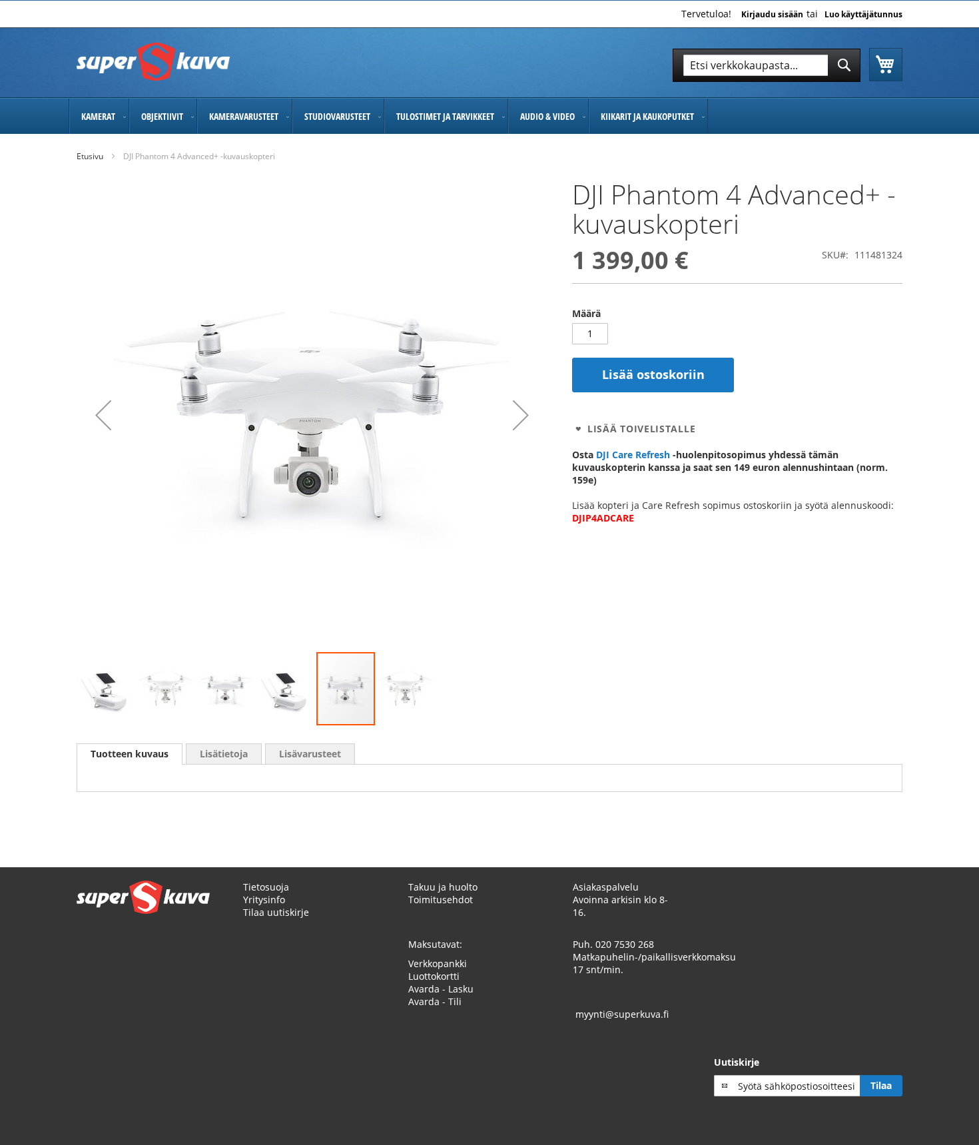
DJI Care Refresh (633, 454)
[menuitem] (99, 116)
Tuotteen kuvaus (129, 753)
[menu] (489, 116)
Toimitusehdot (440, 899)
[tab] (129, 754)
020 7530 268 (624, 944)
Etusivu (90, 156)
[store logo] (153, 62)
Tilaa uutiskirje (276, 912)
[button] (103, 415)
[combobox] (766, 65)
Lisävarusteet (310, 753)
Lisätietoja (224, 753)
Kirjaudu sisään (772, 14)
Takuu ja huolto (443, 887)
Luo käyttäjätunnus (863, 14)
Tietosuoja (266, 887)
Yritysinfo (264, 899)
